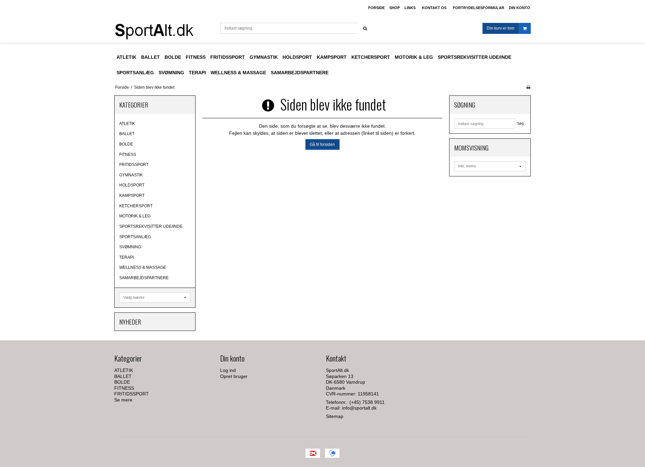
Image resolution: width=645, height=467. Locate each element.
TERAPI (126, 257)
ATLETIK (127, 123)
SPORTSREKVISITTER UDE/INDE (150, 226)
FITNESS (127, 154)
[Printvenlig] (528, 87)
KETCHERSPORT (136, 206)
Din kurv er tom (500, 28)
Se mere (123, 399)
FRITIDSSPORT (133, 164)
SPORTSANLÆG (135, 237)
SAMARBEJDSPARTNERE (144, 277)
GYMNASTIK (131, 175)
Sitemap (334, 416)
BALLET (126, 133)
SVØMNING (130, 247)
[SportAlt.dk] (163, 29)
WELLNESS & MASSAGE (142, 267)
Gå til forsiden (322, 144)
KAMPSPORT (131, 195)
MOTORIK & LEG (134, 216)
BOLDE (126, 144)
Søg (520, 123)
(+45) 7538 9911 (367, 402)
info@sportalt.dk (359, 408)
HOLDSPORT (131, 185)
